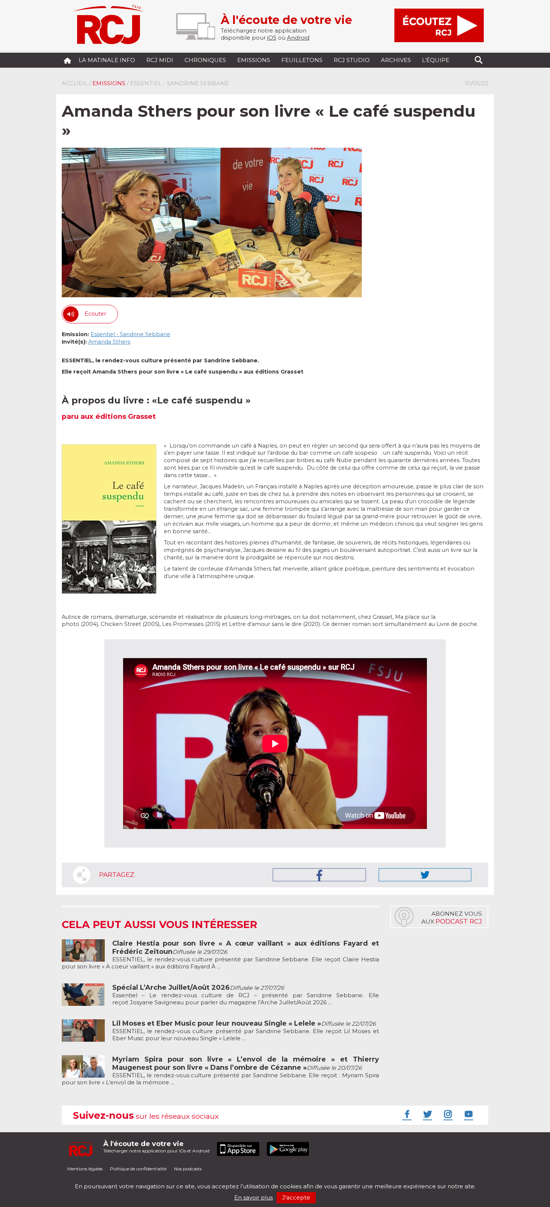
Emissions (253, 60)
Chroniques (205, 60)
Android (298, 37)
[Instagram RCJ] (447, 1113)
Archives (396, 60)
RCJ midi (159, 60)
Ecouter (95, 313)
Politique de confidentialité (138, 1168)
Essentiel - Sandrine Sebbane (130, 334)
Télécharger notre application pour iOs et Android (156, 1147)
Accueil (75, 83)
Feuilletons (302, 60)
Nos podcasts (188, 1168)
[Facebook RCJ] (406, 1113)
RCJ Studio (352, 60)
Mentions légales (85, 1168)
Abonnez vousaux (451, 917)
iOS (271, 37)
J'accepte (296, 1197)
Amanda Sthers (109, 341)
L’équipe (435, 60)
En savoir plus (253, 1197)
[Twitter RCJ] (426, 1113)
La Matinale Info (107, 60)
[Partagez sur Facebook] (319, 874)
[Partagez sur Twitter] (425, 874)
